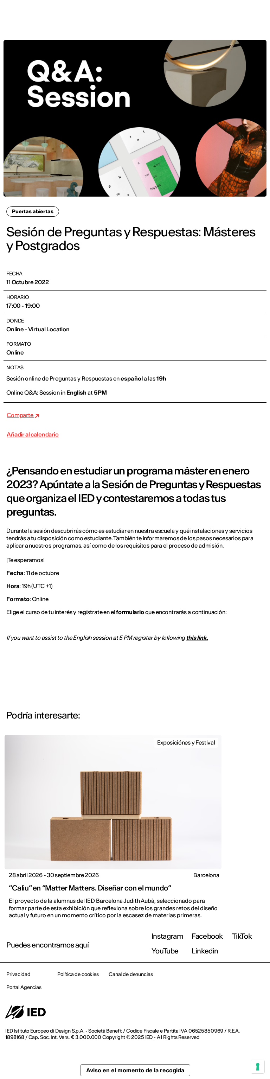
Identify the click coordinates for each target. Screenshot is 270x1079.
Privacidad (18, 974)
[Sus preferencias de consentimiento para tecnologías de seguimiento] (257, 1066)
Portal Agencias (23, 987)
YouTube (165, 950)
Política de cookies (77, 974)
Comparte (20, 415)
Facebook (207, 936)
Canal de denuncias (131, 974)
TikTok (242, 936)
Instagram (167, 936)
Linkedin (205, 950)
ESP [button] (204, 14)
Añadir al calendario (33, 434)
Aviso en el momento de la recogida (135, 1070)
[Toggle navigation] (259, 15)
